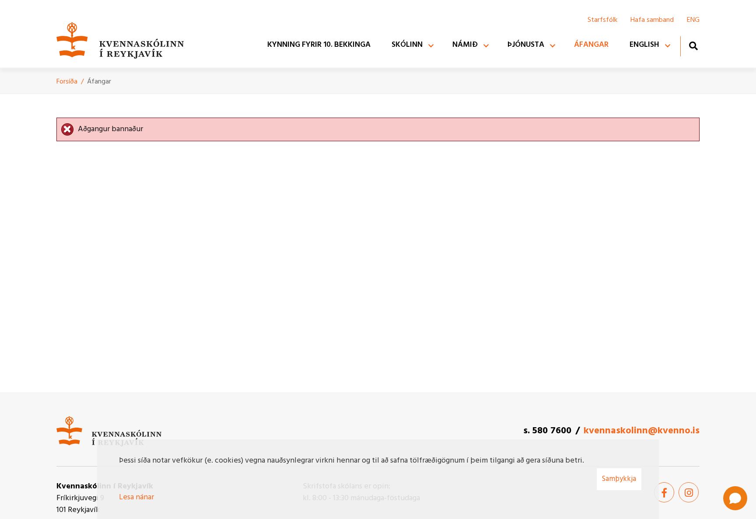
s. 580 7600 (547, 431)
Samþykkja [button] (619, 479)
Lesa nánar (136, 497)
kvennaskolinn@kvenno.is (642, 431)
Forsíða (66, 81)
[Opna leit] (693, 46)
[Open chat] (735, 498)
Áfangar (99, 81)
